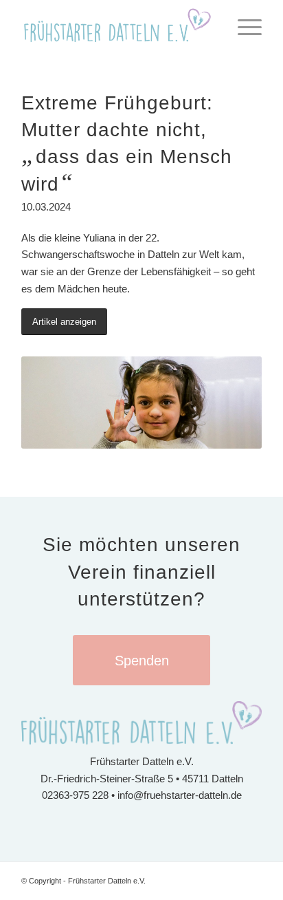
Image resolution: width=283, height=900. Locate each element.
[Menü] (243, 27)
